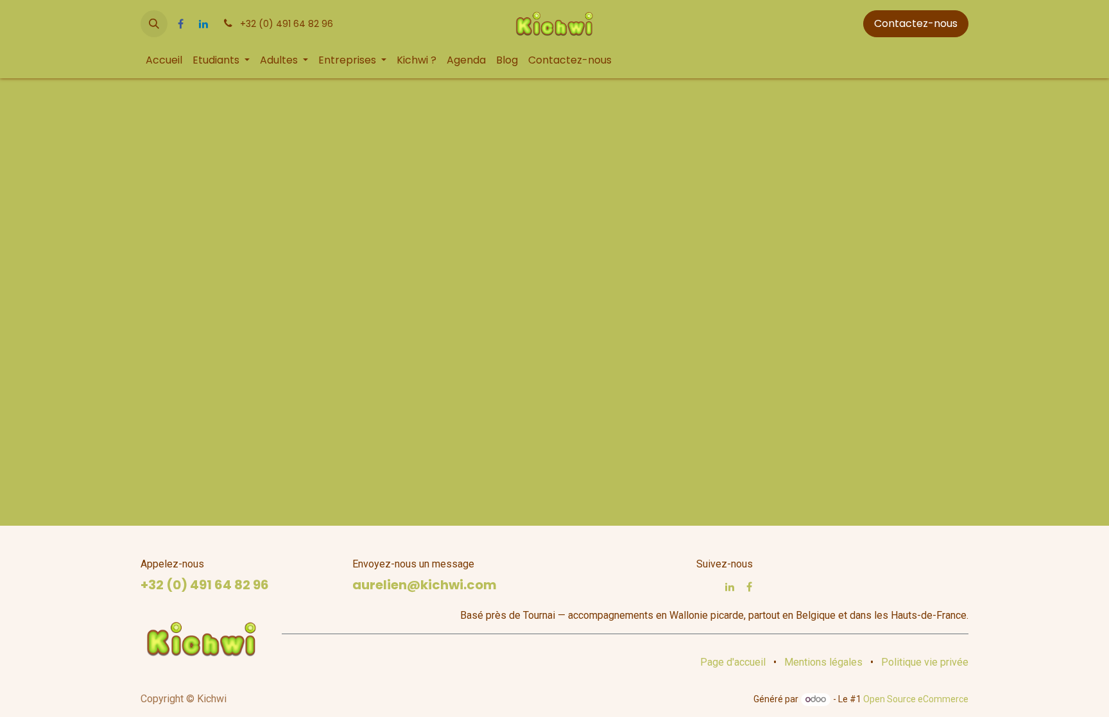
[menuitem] (164, 60)
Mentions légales (823, 662)
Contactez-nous (916, 23)
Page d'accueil (733, 662)
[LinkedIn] (203, 23)
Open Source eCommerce (915, 699)
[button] (154, 23)
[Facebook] (180, 23)
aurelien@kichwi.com (424, 585)
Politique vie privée (924, 662)
